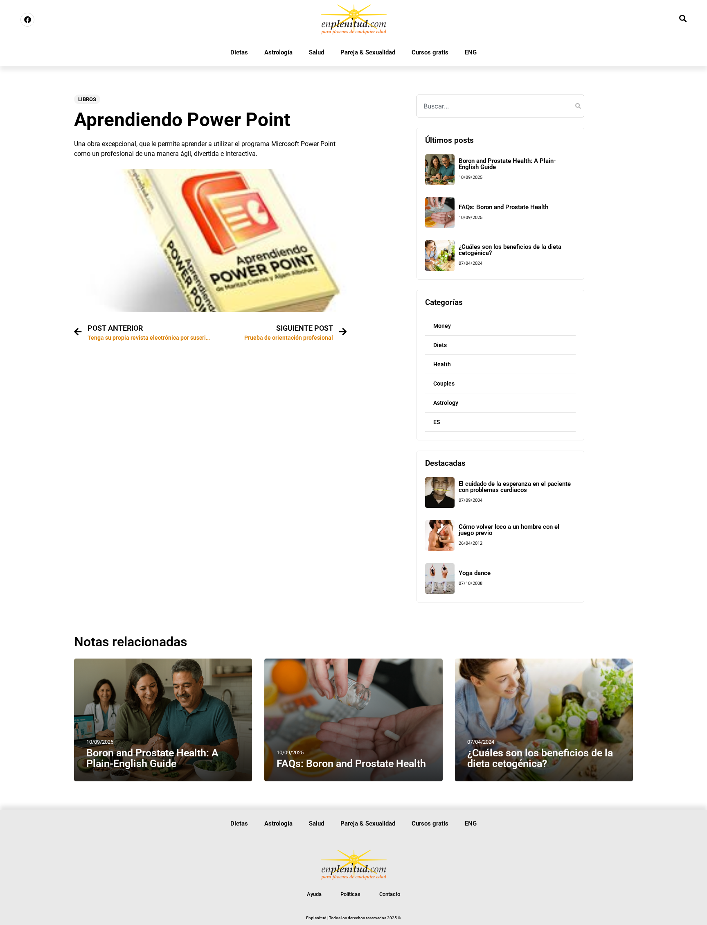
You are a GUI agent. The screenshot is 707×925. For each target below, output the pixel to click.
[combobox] (500, 106)
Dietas (239, 52)
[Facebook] (27, 20)
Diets (440, 345)
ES (436, 422)
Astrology (445, 402)
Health (442, 364)
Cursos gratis (430, 52)
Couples (444, 383)
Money (442, 326)
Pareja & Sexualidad (367, 52)
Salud (316, 52)
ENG (471, 52)
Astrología (278, 52)
